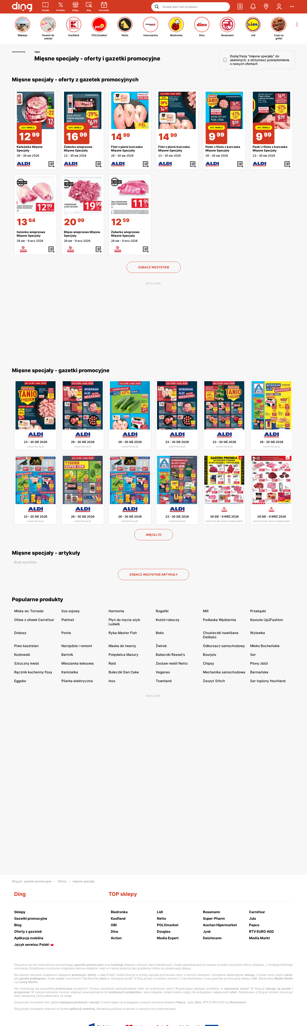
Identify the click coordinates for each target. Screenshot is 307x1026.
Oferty (62, 881)
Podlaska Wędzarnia (219, 620)
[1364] (35, 195)
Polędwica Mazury (123, 654)
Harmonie (116, 611)
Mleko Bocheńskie (265, 646)
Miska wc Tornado (29, 611)
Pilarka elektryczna (77, 681)
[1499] (130, 110)
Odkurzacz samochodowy (224, 646)
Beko (160, 633)
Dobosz (20, 633)
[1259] (130, 195)
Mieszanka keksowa (77, 663)
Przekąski (258, 611)
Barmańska (259, 672)
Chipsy (208, 663)
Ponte (66, 633)
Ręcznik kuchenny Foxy (33, 672)
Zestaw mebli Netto (172, 663)
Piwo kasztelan (26, 646)
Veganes (163, 672)
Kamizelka (69, 672)
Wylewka (257, 633)
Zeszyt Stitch (214, 681)
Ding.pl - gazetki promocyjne (31, 881)
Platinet (67, 620)
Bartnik (67, 654)
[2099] (83, 195)
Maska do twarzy (122, 646)
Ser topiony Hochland (267, 681)
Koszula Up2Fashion (266, 620)
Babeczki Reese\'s (170, 654)
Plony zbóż (259, 663)
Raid (112, 663)
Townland (163, 681)
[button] (240, 7)
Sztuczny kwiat (26, 663)
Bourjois (209, 654)
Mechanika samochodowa (224, 672)
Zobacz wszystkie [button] (153, 267)
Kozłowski (22, 654)
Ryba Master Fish (123, 633)
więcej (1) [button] (153, 534)
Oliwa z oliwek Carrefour (34, 620)
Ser (253, 654)
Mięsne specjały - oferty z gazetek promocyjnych (75, 79)
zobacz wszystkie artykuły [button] (153, 574)
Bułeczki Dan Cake (124, 672)
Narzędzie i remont (76, 646)
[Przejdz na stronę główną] (22, 6)
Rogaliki (162, 611)
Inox (112, 681)
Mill (206, 611)
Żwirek (161, 646)
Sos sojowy (70, 611)
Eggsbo (20, 681)
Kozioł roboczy (168, 620)
